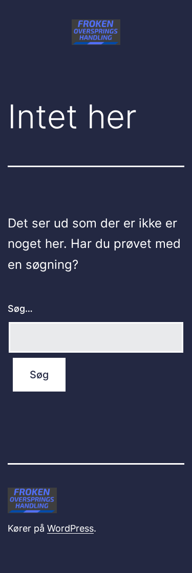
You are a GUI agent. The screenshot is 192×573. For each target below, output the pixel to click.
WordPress (70, 528)
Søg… (20, 308)
